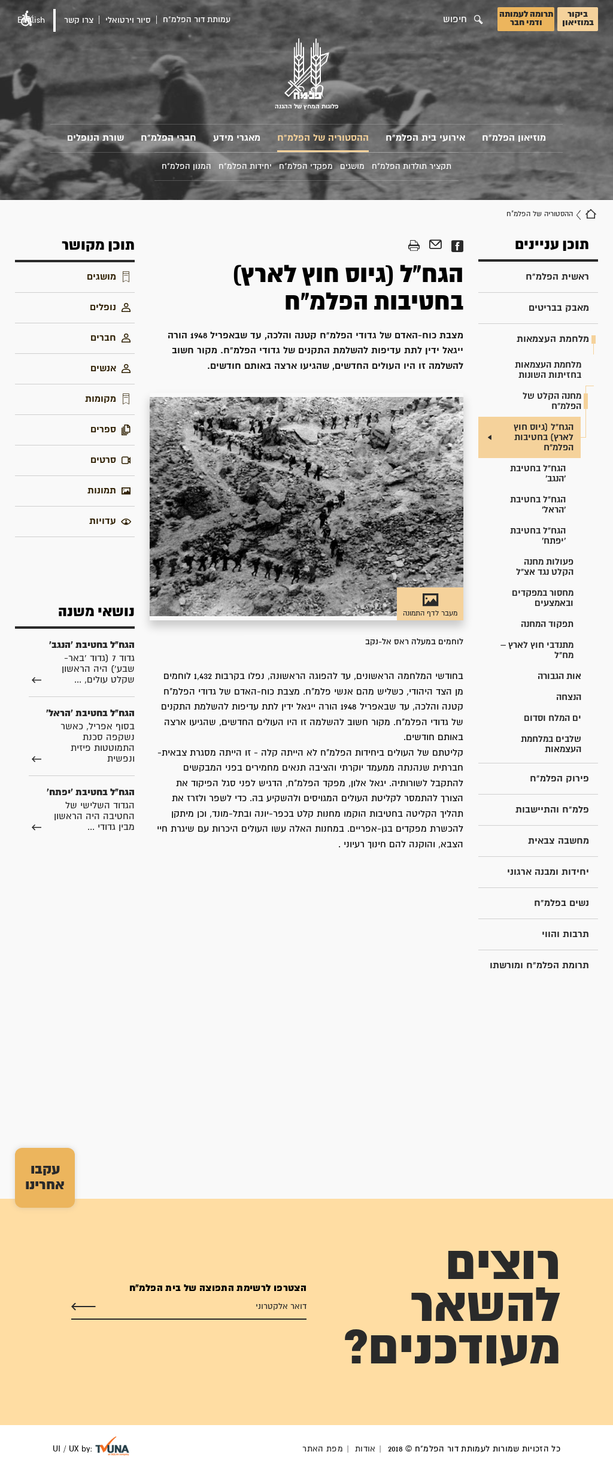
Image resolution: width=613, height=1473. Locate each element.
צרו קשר (78, 20)
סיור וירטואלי (128, 20)
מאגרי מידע (236, 138)
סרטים (103, 460)
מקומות (100, 399)
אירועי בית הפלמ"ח (425, 138)
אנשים (103, 368)
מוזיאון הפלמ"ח (514, 138)
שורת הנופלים (95, 138)
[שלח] (83, 1307)
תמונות (101, 491)
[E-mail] (435, 246)
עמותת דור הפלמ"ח (196, 19)
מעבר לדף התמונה (430, 613)
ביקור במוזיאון (578, 18)
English (31, 20)
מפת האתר (322, 1449)
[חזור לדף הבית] (590, 214)
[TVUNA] (112, 1446)
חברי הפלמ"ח (168, 138)
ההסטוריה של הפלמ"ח (323, 138)
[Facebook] (457, 246)
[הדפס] (414, 246)
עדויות (102, 521)
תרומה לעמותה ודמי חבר (526, 18)
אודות (365, 1449)
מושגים (101, 277)
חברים (103, 338)
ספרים (103, 430)
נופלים (103, 307)
